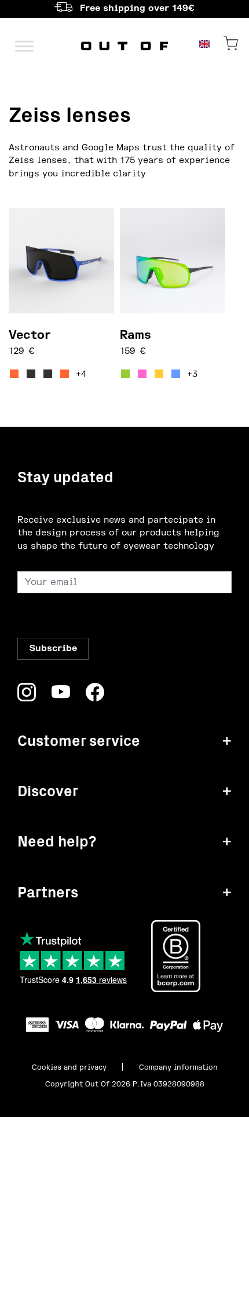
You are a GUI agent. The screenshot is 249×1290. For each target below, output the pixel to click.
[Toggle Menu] (24, 45)
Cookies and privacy (69, 1067)
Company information (178, 1067)
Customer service (78, 741)
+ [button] (227, 741)
